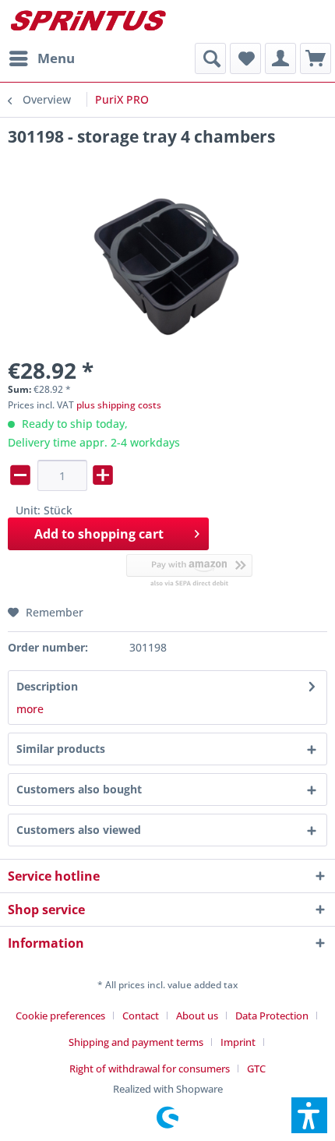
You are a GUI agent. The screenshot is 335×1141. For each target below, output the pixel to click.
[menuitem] (41, 58)
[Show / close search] (210, 58)
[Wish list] (245, 58)
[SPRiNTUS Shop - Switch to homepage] (88, 21)
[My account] (280, 58)
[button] (309, 1115)
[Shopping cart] (315, 58)
